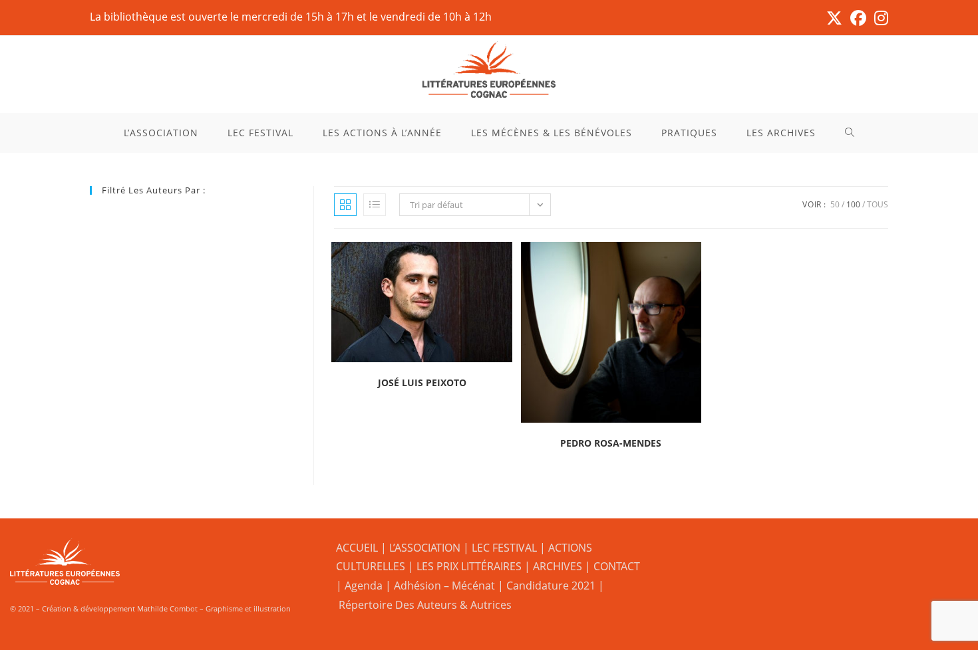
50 (835, 204)
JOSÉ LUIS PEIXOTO (422, 382)
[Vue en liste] (374, 204)
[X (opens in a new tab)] (834, 18)
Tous (877, 204)
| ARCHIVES (554, 566)
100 (853, 204)
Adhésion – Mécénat (444, 585)
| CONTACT (612, 566)
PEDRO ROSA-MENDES (610, 443)
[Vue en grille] (345, 204)
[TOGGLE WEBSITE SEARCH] (850, 133)
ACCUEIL (357, 547)
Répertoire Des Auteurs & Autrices (425, 604)
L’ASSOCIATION (424, 547)
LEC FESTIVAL (504, 547)
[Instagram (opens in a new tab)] (879, 18)
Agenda (364, 585)
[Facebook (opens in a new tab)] (858, 18)
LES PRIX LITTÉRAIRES (469, 566)
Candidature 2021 (550, 585)
